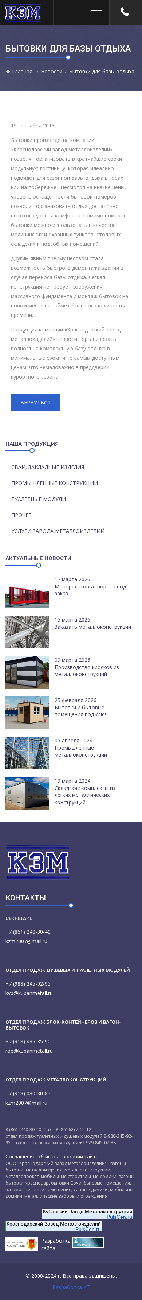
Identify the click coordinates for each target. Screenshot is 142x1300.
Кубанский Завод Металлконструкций (87, 1211)
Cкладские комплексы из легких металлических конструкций (85, 795)
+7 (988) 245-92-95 (28, 983)
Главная (21, 71)
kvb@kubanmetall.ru (29, 993)
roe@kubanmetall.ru (29, 1050)
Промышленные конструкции (54, 483)
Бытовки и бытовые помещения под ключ (81, 711)
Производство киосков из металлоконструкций (87, 671)
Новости (51, 71)
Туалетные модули (38, 499)
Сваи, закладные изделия (47, 467)
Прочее (21, 515)
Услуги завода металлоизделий (57, 530)
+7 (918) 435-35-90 (28, 1041)
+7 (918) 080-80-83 (28, 1093)
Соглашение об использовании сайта (52, 1156)
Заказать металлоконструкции (93, 626)
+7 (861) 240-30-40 (28, 931)
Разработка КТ (71, 1287)
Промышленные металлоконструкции (81, 751)
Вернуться (35, 402)
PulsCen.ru (119, 1217)
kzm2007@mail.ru (26, 941)
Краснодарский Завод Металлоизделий (54, 1224)
